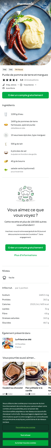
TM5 (11, 70)
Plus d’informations (25, 255)
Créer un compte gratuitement (25, 95)
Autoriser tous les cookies (25, 443)
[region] (25, 422)
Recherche (45, 7)
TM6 (4, 70)
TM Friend (19, 70)
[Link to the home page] (25, 5)
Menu (5, 7)
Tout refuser (26, 435)
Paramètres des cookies (25, 427)
